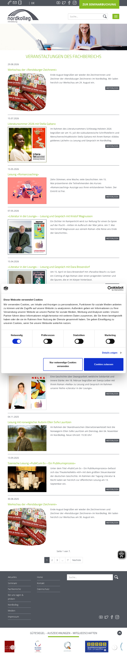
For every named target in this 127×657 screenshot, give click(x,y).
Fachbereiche (14, 589)
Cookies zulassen (103, 364)
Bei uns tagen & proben (15, 596)
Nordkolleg (13, 604)
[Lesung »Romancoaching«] (27, 190)
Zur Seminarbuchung (99, 4)
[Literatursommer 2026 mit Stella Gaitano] (27, 144)
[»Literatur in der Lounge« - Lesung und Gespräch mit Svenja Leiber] (27, 392)
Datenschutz (43, 589)
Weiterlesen (112, 88)
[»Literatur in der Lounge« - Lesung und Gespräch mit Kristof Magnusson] (27, 236)
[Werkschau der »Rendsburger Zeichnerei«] (27, 92)
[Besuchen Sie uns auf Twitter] (64, 3)
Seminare (12, 583)
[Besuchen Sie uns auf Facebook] (69, 3)
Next (114, 647)
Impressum (13, 616)
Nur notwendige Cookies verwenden (63, 364)
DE (33, 3)
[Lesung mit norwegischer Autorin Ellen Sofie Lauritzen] (27, 437)
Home (40, 577)
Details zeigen (109, 352)
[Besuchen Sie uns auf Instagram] (75, 3)
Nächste (76, 560)
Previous (12, 647)
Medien (11, 610)
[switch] (48, 341)
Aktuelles (12, 577)
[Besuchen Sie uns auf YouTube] (58, 3)
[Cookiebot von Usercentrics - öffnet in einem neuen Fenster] (109, 288)
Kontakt (40, 583)
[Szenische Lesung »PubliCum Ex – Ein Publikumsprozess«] (27, 479)
